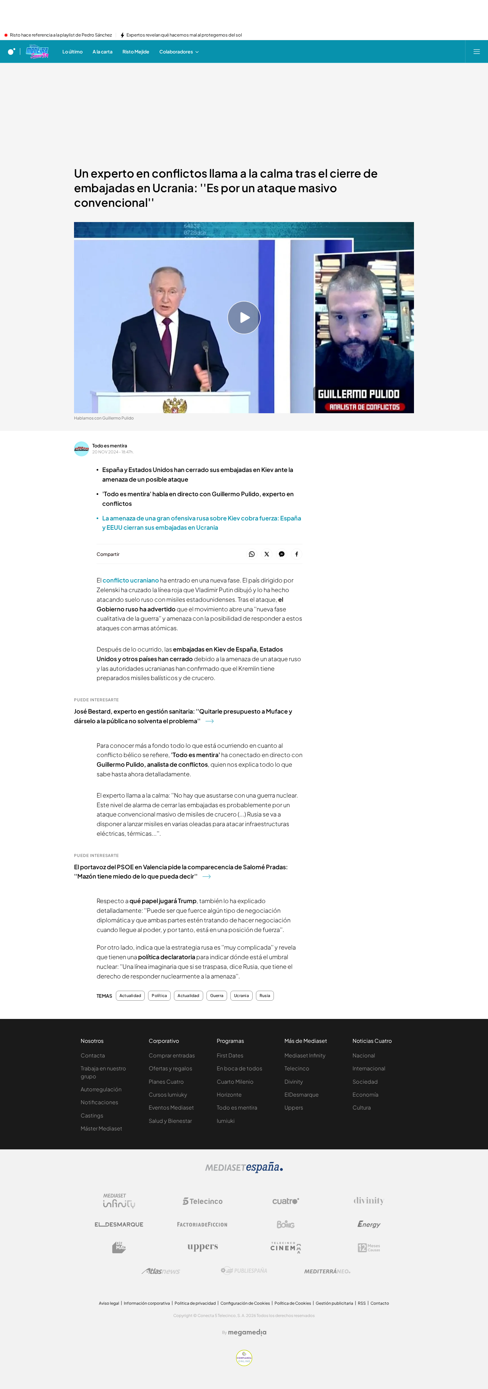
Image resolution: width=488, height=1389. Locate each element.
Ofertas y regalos (170, 1068)
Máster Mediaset (101, 1128)
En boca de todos (239, 1068)
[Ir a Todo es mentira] (37, 51)
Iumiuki (226, 1120)
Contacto (379, 1303)
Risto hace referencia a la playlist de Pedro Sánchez (61, 35)
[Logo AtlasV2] (160, 1271)
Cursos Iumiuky (168, 1094)
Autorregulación (101, 1089)
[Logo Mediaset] (244, 1171)
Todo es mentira (109, 445)
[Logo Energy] (369, 1224)
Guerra (216, 996)
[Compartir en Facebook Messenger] (281, 554)
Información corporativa (147, 1303)
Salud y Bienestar (170, 1120)
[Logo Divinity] (369, 1201)
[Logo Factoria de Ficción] (202, 1224)
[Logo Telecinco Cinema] (286, 1248)
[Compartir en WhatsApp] (252, 554)
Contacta (93, 1055)
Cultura (362, 1107)
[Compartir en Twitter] (267, 554)
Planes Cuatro (166, 1081)
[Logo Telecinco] (202, 1201)
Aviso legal (109, 1303)
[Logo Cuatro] (286, 1201)
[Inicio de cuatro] (11, 51)
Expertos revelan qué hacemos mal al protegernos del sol (184, 35)
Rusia (265, 996)
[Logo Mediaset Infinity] (119, 1201)
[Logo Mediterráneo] (327, 1270)
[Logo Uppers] (202, 1247)
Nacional (364, 1055)
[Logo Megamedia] (247, 1332)
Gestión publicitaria (334, 1303)
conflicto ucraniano (131, 580)
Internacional (369, 1068)
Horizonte (229, 1094)
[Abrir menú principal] (476, 51)
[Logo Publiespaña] (244, 1271)
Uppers (294, 1107)
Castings (92, 1115)
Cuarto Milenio (235, 1081)
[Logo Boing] (286, 1224)
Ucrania (241, 996)
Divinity (294, 1081)
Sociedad (365, 1081)
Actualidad (130, 996)
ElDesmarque (302, 1094)
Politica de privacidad (195, 1303)
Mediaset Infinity (305, 1055)
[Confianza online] (244, 1364)
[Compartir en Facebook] (296, 554)
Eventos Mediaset (171, 1107)
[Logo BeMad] (119, 1247)
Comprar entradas (172, 1055)
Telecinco (297, 1068)
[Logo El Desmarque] (119, 1224)
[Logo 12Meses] (369, 1247)
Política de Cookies (293, 1303)
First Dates (230, 1055)
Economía (365, 1094)
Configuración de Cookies (245, 1303)
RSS (362, 1303)
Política (159, 996)
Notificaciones (99, 1102)
